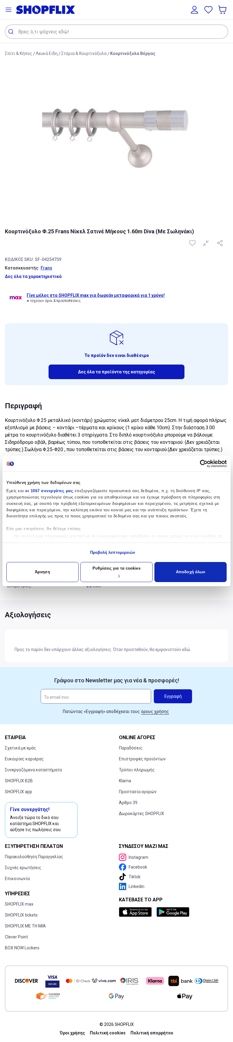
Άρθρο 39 (128, 802)
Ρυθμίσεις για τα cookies (116, 568)
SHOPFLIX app (18, 791)
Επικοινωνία (17, 878)
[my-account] (194, 9)
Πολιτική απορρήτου (151, 1032)
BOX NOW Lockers (22, 947)
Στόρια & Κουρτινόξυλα (83, 53)
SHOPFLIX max (19, 904)
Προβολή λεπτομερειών (112, 552)
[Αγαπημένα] (208, 9)
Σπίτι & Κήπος (18, 53)
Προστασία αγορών (138, 791)
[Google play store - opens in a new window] (173, 912)
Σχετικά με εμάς (20, 748)
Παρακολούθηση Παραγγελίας (34, 856)
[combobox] (116, 32)
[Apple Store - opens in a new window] (136, 912)
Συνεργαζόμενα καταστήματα (33, 769)
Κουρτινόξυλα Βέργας (132, 53)
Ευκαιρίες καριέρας (24, 758)
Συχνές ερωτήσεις (23, 867)
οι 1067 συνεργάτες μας (49, 490)
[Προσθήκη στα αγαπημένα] (193, 243)
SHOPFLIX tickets (21, 915)
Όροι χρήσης (72, 1032)
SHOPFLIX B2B (19, 780)
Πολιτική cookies (108, 1032)
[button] (8, 9)
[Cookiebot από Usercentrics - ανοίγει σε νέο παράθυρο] (200, 464)
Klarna (125, 780)
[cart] (223, 9)
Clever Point (16, 936)
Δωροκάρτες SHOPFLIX (141, 813)
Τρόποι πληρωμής (137, 769)
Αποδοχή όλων (190, 572)
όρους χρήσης (155, 711)
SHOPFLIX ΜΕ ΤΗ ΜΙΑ (25, 926)
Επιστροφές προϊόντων (142, 758)
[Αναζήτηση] (11, 31)
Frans (46, 268)
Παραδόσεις (131, 748)
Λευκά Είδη (47, 53)
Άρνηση (42, 572)
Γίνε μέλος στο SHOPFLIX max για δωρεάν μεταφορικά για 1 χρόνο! (96, 295)
